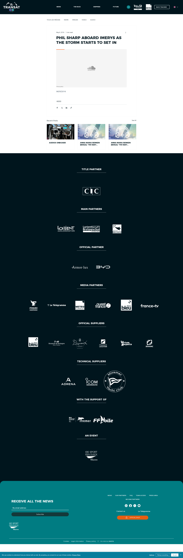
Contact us (120, 511)
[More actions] (125, 32)
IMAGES (75, 20)
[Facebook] (130, 505)
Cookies (66, 541)
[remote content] (91, 68)
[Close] (181, 554)
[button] (116, 7)
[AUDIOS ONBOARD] (60, 131)
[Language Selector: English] (175, 7)
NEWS (66, 20)
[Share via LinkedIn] (66, 108)
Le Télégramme (144, 511)
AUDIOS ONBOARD (57, 143)
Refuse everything (162, 555)
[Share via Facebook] (57, 108)
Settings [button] (151, 555)
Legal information (77, 541)
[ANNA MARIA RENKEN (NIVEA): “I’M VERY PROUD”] (122, 131)
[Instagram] (126, 505)
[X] (134, 505)
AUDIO (92, 20)
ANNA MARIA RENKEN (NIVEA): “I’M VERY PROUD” (121, 144)
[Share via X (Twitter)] (62, 108)
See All (134, 120)
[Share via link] (71, 108)
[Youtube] (139, 505)
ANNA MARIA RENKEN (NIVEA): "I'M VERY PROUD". (90, 144)
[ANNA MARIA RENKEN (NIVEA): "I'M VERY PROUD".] (91, 131)
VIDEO (84, 20)
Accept (175, 555)
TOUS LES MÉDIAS (53, 20)
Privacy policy (91, 541)
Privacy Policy (76, 555)
